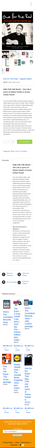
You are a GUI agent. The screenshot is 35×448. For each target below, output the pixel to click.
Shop (17, 442)
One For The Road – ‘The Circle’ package (7, 374)
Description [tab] (5, 160)
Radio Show (25, 442)
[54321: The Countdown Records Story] (6, 304)
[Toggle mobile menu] (31, 3)
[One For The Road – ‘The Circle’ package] (6, 359)
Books (12, 151)
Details (9, 346)
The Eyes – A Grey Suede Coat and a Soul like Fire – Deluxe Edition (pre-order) (17, 324)
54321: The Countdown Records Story (8, 317)
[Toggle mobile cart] (31, 5)
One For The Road (21, 151)
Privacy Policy (8, 442)
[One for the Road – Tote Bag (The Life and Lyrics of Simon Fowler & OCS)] (28, 360)
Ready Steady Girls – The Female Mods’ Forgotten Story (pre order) (18, 376)
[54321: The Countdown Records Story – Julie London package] (28, 302)
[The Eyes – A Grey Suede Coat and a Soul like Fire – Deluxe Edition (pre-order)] (17, 302)
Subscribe (13, 445)
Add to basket (24, 142)
